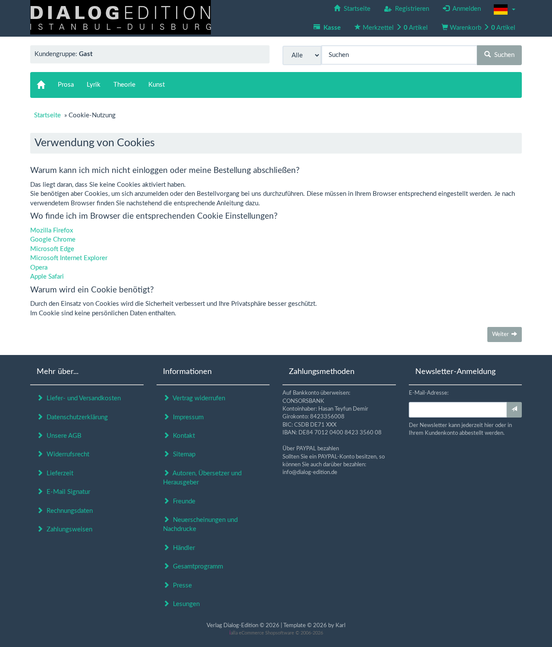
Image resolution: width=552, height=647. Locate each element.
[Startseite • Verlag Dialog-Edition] (120, 17)
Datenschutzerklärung (75, 417)
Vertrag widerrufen (197, 398)
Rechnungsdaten (68, 511)
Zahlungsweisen (67, 529)
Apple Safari (47, 276)
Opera (38, 267)
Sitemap (182, 454)
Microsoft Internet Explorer (68, 258)
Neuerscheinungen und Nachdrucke (200, 524)
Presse (180, 585)
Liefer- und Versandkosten (82, 398)
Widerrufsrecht (66, 454)
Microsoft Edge (52, 249)
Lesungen (184, 604)
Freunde (182, 501)
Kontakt (182, 436)
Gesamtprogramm (196, 566)
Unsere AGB (62, 436)
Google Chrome (52, 239)
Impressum (186, 417)
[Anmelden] (514, 410)
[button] (504, 9)
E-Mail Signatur (66, 492)
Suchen (502, 55)
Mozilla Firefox (51, 230)
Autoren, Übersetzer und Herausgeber (202, 478)
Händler (182, 548)
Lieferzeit (58, 473)
